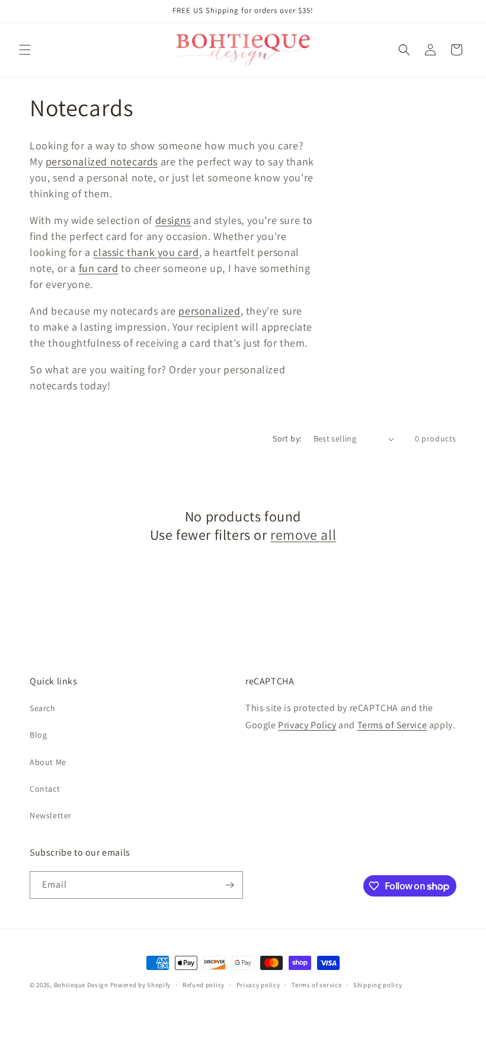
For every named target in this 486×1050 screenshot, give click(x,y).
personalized (209, 311)
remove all (303, 535)
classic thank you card (146, 252)
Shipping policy (377, 985)
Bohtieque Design (81, 985)
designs (173, 220)
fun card (99, 268)
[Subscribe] (229, 885)
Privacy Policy (307, 725)
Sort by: (287, 438)
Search (43, 708)
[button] (25, 50)
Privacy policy (258, 985)
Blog (38, 734)
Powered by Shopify (140, 985)
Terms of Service (392, 725)
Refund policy (204, 985)
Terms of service (316, 985)
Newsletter (51, 815)
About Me (48, 762)
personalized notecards (102, 161)
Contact (45, 788)
